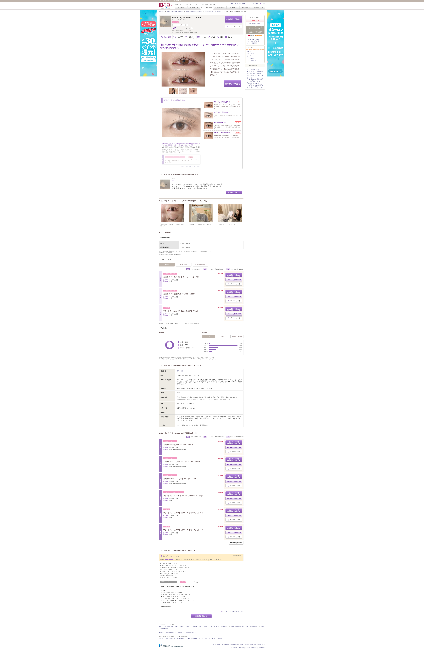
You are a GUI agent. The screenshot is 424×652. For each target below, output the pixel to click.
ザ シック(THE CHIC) (188, 638)
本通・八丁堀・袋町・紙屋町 (171, 626)
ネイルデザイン (251, 60)
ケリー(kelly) (162, 638)
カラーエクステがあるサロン (221, 626)
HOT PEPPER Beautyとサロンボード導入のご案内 (228, 644)
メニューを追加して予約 (234, 279)
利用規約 (241, 647)
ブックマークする (235, 26)
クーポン (249, 56)
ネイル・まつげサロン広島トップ (213, 11)
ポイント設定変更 (252, 43)
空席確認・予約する (233, 19)
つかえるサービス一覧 (253, 41)
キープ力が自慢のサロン (252, 626)
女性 (208, 336)
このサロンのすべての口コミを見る (232, 611)
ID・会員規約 (234, 647)
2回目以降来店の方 (200, 264)
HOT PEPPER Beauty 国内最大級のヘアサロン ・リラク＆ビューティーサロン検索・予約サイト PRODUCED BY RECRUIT (165, 5)
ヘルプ (263, 3)
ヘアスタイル (194, 7)
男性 (222, 336)
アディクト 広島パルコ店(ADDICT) (174, 638)
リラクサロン (233, 7)
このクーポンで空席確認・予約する (233, 275)
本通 (210, 626)
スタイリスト (250, 53)
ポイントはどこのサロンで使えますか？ (255, 76)
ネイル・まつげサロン (207, 7)
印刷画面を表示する (236, 543)
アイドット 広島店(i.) (217, 638)
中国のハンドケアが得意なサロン (167, 632)
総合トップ (162, 11)
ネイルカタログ (220, 7)
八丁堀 (205, 626)
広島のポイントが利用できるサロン (187, 632)
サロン (249, 51)
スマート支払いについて (254, 69)
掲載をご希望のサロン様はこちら (255, 644)
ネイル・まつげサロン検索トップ (239, 3)
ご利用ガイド (261, 647)
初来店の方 (183, 264)
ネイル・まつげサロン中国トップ (194, 11)
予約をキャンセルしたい (254, 83)
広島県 (182, 626)
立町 (200, 626)
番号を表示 (180, 371)
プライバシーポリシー (250, 647)
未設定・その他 (237, 336)
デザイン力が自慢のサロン (237, 626)
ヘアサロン (181, 7)
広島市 (187, 626)
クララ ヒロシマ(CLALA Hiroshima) (203, 638)
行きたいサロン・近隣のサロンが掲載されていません (255, 72)
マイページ (255, 3)
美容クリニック (258, 7)
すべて (167, 264)
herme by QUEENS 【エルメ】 (187, 17)
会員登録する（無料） (255, 23)
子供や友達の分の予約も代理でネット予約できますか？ (255, 80)
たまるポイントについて (253, 39)
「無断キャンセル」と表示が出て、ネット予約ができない (255, 86)
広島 (160, 626)
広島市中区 (194, 626)
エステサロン (246, 7)
